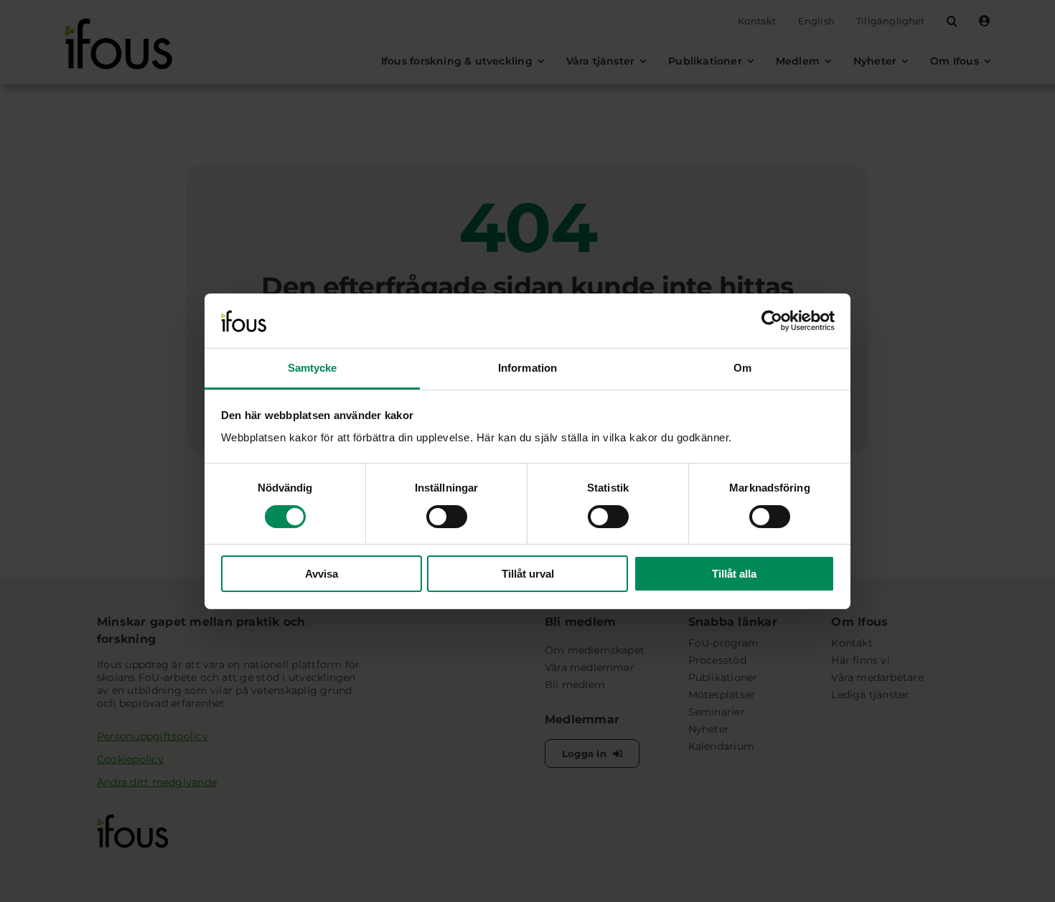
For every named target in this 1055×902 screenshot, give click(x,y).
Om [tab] (742, 368)
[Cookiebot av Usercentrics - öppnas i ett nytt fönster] (772, 321)
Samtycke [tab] (312, 368)
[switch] (446, 516)
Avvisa (321, 574)
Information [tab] (527, 368)
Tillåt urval (528, 574)
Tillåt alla (734, 574)
